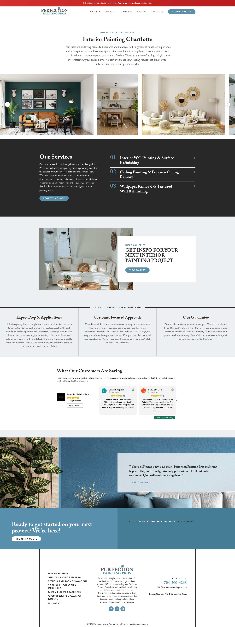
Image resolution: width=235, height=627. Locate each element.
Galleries (126, 11)
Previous (7, 104)
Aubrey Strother (141, 624)
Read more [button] (157, 411)
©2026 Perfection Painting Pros (99, 624)
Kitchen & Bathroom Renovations (67, 581)
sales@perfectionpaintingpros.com (172, 587)
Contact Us (157, 11)
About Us (95, 11)
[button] (176, 400)
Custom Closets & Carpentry (64, 592)
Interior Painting (57, 573)
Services (110, 11)
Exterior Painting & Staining (64, 577)
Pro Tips (141, 11)
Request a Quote (182, 11)
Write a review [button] (74, 406)
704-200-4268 (175, 583)
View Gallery (137, 270)
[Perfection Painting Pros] (54, 12)
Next (227, 104)
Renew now (123, 3)
